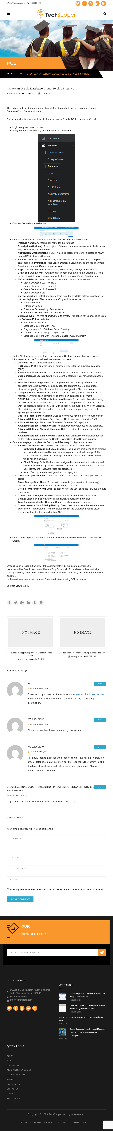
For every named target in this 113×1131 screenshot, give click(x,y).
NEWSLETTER (33, 934)
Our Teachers (13, 1084)
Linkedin (97, 3)
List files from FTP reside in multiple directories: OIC (82, 653)
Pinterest (103, 3)
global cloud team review (90, 694)
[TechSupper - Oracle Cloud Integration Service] (56, 13)
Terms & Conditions (82, 1123)
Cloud (18, 73)
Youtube (90, 3)
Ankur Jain (14, 93)
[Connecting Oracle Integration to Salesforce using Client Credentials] (62, 996)
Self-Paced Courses (16, 1075)
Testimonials (13, 1098)
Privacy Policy (62, 1123)
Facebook (84, 3)
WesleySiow (36, 719)
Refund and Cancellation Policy (36, 1123)
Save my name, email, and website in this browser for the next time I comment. (57, 889)
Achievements (13, 1065)
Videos (10, 1094)
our (25, 926)
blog (20, 579)
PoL (30, 683)
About (10, 1056)
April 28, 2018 (46, 93)
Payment (11, 1080)
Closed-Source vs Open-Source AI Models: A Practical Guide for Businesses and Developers (87, 1032)
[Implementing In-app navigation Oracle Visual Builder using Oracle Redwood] (62, 1008)
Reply (100, 684)
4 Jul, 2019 (25, 659)
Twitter (78, 3)
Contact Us (12, 1089)
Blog (9, 1061)
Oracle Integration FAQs (19, 1070)
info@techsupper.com (17, 3)
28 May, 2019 (76, 656)
